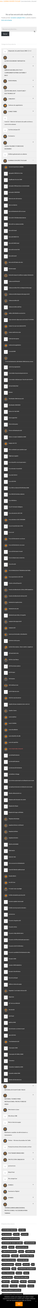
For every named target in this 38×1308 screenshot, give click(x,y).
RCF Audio (15, 1281)
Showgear (14, 1286)
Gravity (18, 1264)
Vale (19, 1304)
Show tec (22, 1286)
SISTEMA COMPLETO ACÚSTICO (11, 1290)
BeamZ (12, 1247)
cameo (21, 1251)
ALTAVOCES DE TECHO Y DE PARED (12, 1243)
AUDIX (4, 1247)
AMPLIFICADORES (30, 1243)
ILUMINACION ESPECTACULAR (12, 1)
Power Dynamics (7, 1277)
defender (15, 1255)
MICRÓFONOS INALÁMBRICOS (27, 1268)
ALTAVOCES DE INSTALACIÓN (11, 1238)
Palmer (26, 1273)
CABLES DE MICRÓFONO (9, 1251)
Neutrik (19, 1273)
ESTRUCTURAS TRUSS (27, 1255)
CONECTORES (30, 1251)
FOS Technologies (8, 1264)
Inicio (1, 1)
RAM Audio (6, 1281)
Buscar (5, 34)
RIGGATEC (32, 1281)
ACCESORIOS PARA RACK (9, 1230)
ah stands (25, 1234)
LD (33, 1264)
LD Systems (6, 1268)
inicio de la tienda (6, 20)
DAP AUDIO (6, 1255)
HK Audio (26, 1264)
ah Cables (22, 1230)
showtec (31, 1286)
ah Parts (16, 1234)
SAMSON (5, 1286)
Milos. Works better (8, 1273)
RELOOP (23, 1281)
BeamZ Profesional (22, 1247)
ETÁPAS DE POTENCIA (9, 1260)
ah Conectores (7, 1234)
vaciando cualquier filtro (18, 17)
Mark (14, 1268)
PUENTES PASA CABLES (21, 1277)
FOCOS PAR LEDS (23, 1260)
